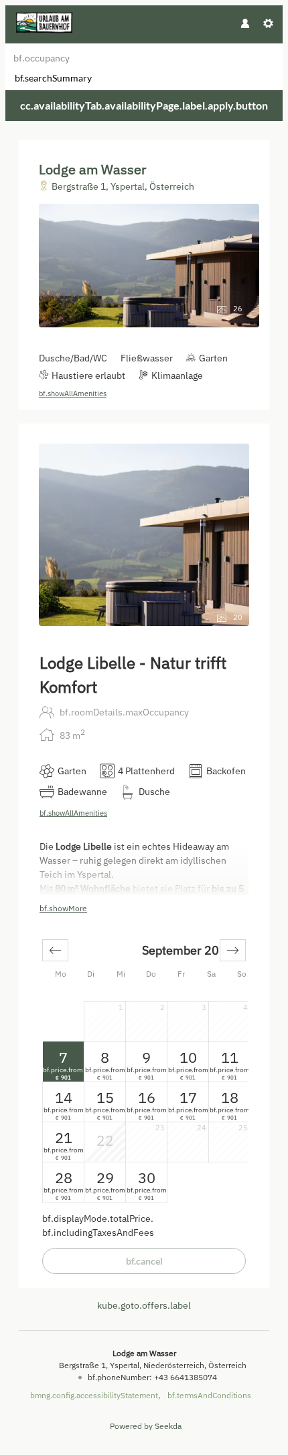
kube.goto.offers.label (144, 1305)
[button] (55, 950)
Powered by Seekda (146, 1426)
